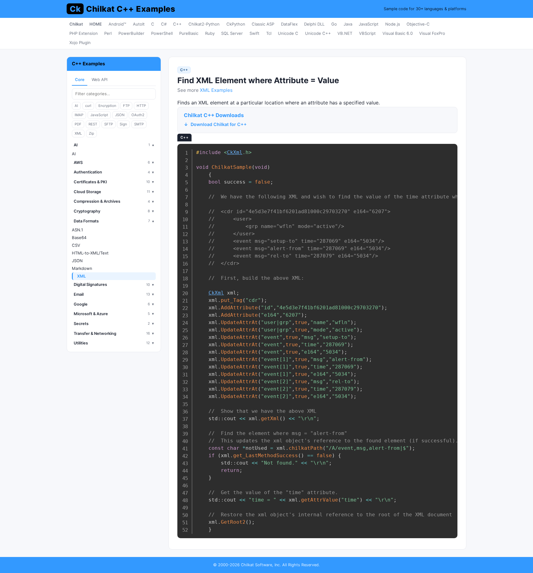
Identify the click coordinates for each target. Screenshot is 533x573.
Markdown (82, 268)
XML (78, 133)
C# (164, 24)
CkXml (234, 152)
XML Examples (216, 90)
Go (334, 24)
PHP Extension (83, 33)
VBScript (367, 33)
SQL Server (232, 33)
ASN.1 (77, 229)
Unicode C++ (318, 33)
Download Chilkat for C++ (219, 124)
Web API (99, 79)
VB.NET (344, 33)
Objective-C (418, 24)
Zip (91, 133)
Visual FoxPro (432, 33)
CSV (76, 245)
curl (88, 106)
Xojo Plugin (80, 42)
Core (80, 79)
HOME (95, 24)
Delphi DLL (314, 24)
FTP (126, 106)
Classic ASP (263, 24)
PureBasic (188, 33)
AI (76, 106)
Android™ (117, 24)
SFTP (108, 124)
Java (348, 24)
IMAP (79, 115)
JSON (120, 115)
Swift (254, 33)
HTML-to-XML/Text (90, 252)
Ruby (210, 33)
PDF (78, 124)
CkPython (235, 24)
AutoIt (139, 24)
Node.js (392, 24)
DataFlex (289, 24)
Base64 (79, 237)
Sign (123, 124)
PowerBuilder (131, 33)
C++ (177, 24)
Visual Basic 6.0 (397, 33)
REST (93, 124)
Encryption (107, 106)
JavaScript (368, 24)
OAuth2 (137, 115)
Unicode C (288, 33)
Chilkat (76, 24)
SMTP (139, 124)
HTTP (141, 106)
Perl (108, 33)
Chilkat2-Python (204, 24)
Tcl (268, 33)
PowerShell (162, 33)
